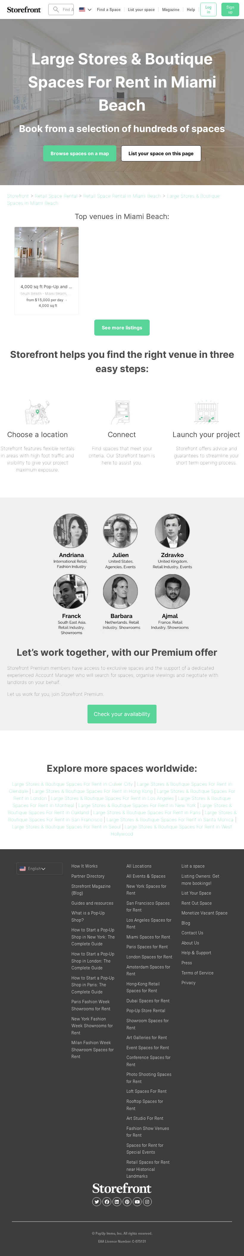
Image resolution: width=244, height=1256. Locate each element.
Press (187, 962)
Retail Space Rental (56, 196)
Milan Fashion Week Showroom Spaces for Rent (92, 1049)
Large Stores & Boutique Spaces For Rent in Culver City (72, 784)
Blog (186, 922)
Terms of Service (198, 972)
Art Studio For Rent (144, 1118)
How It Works (84, 865)
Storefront (18, 196)
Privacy (188, 982)
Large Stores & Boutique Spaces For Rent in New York (137, 805)
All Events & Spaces (145, 876)
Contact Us (192, 932)
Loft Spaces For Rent (146, 1091)
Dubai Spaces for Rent (148, 1000)
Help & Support (196, 952)
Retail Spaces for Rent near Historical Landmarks (148, 1169)
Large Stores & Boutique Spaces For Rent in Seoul (66, 827)
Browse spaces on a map (80, 153)
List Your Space (196, 892)
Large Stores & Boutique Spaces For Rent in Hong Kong (92, 791)
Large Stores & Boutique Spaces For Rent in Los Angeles (112, 798)
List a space (193, 865)
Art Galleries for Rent (146, 1037)
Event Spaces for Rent (147, 1047)
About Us (190, 942)
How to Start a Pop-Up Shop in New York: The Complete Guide (93, 936)
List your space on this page (161, 153)
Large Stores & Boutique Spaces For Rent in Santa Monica (170, 819)
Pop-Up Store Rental (145, 1010)
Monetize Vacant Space (205, 912)
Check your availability (122, 714)
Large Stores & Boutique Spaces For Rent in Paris (147, 812)
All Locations (138, 865)
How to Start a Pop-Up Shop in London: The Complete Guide (92, 960)
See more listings (122, 328)
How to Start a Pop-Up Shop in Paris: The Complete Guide (92, 984)
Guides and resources (92, 903)
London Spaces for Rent (149, 956)
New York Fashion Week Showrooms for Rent (92, 1025)
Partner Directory (87, 876)
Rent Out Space (197, 903)
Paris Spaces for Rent (147, 946)
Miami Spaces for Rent (148, 936)
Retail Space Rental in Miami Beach (122, 196)
